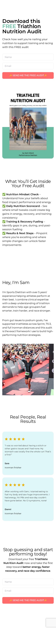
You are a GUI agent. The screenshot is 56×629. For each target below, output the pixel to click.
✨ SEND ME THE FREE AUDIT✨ (28, 75)
